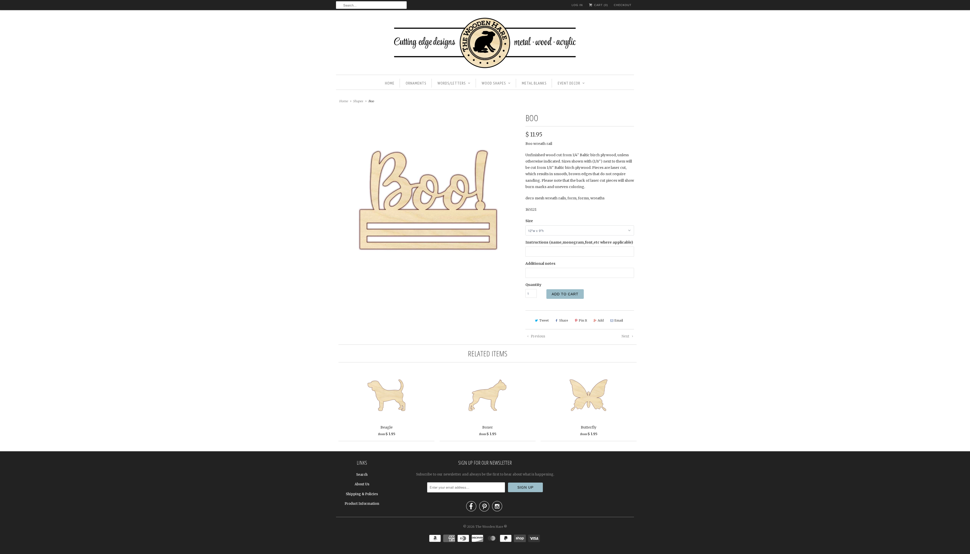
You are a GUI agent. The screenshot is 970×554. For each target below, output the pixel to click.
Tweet (544, 320)
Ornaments (416, 83)
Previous (537, 336)
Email (618, 320)
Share (563, 320)
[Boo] (428, 200)
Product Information (362, 504)
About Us (362, 484)
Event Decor (569, 83)
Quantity (533, 284)
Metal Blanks (534, 83)
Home (390, 83)
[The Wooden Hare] (485, 44)
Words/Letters (452, 83)
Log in (577, 5)
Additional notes (540, 263)
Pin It (583, 320)
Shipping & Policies (362, 494)
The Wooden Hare (489, 527)
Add (601, 320)
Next (626, 336)
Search (362, 474)
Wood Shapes (494, 83)
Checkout (623, 5)
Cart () (600, 5)
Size (529, 221)
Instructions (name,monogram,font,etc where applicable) (579, 242)
